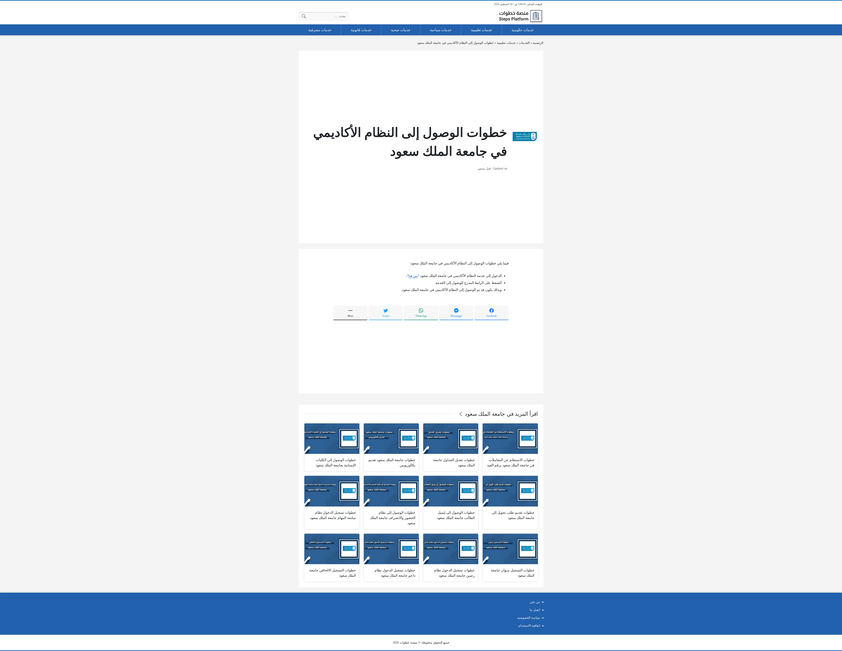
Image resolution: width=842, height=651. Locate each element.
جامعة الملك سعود (485, 414)
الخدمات (524, 43)
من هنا (413, 276)
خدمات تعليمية (506, 43)
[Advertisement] (421, 87)
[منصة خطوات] (520, 16)
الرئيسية (538, 43)
